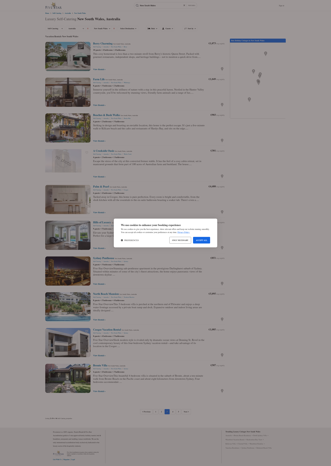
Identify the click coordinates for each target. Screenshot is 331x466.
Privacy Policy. (184, 232)
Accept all (201, 240)
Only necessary (180, 240)
